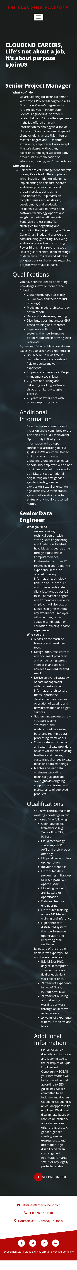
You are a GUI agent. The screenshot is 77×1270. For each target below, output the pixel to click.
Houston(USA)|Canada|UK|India (40, 1221)
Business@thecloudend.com (41, 1205)
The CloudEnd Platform (38, 7)
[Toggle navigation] (38, 17)
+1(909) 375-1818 (41, 1213)
